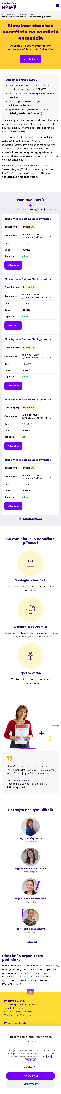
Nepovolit (30, 1084)
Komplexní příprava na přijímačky (20, 1004)
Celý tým (32, 942)
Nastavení (30, 1067)
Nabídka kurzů (30, 59)
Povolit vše (30, 1075)
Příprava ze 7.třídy (15, 1023)
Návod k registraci (32, 518)
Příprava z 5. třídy (14, 1000)
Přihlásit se (13, 265)
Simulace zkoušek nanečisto (18, 1011)
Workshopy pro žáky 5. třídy (17, 1015)
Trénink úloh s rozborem (16, 1008)
